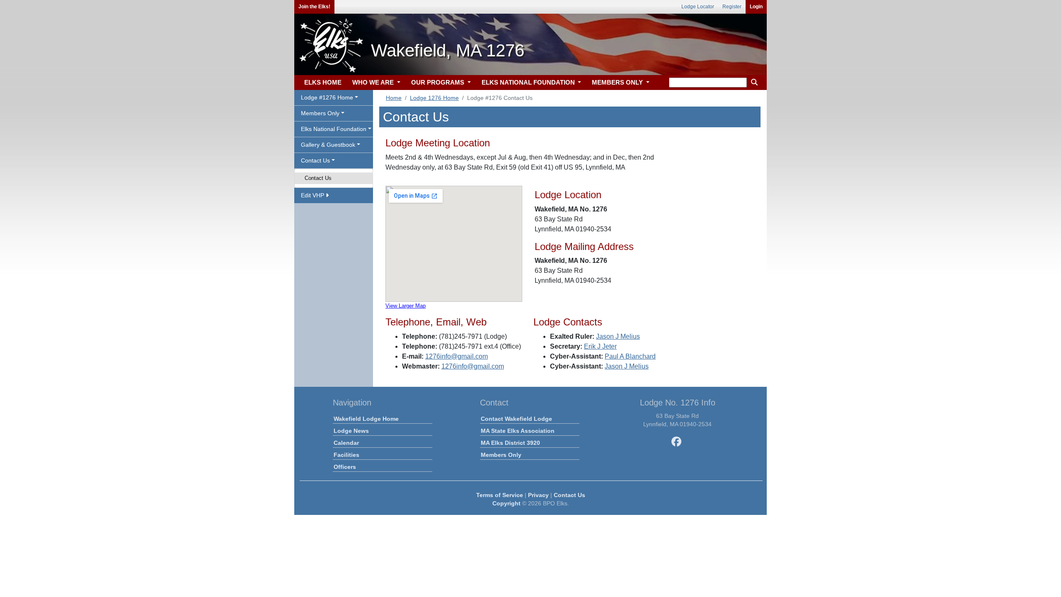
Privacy (538, 495)
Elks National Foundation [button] (333, 129)
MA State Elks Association (518, 430)
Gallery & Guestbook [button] (328, 144)
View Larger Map (405, 306)
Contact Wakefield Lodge (516, 418)
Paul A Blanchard (630, 356)
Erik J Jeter (600, 346)
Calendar (346, 442)
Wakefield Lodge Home (366, 418)
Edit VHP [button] (313, 195)
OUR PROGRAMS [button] (438, 82)
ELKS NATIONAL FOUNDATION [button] (529, 82)
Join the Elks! (314, 7)
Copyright (506, 503)
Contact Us (318, 178)
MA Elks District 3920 (510, 442)
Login (756, 7)
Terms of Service (499, 495)
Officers (345, 467)
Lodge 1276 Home (434, 98)
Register (731, 7)
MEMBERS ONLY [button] (618, 82)
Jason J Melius (618, 336)
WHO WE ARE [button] (373, 82)
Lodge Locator (697, 7)
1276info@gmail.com (456, 356)
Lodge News (351, 430)
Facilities (346, 454)
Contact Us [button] (315, 160)
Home (394, 98)
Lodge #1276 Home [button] (327, 97)
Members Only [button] (320, 113)
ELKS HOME (323, 82)
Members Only (501, 454)
